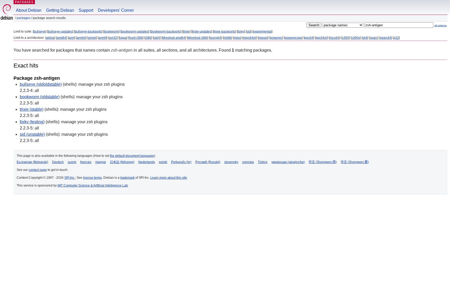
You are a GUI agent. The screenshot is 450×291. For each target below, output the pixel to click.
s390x (355, 38)
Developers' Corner (116, 10)
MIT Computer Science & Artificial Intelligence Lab (93, 185)
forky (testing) (32, 122)
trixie (186, 31)
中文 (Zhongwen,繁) (355, 162)
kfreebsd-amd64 (173, 38)
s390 (345, 38)
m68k (228, 38)
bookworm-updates (134, 31)
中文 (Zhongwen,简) (323, 162)
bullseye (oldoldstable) (41, 84)
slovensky (231, 162)
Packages (24, 2)
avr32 (113, 38)
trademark (127, 177)
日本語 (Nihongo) (122, 162)
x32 (396, 38)
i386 (148, 38)
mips (237, 38)
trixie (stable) (31, 109)
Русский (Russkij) (207, 162)
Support (86, 10)
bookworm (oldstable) (40, 97)
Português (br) (181, 162)
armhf (102, 38)
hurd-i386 (136, 38)
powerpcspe (293, 38)
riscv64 (334, 38)
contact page (38, 170)
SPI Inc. (69, 177)
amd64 (61, 38)
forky (241, 31)
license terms (92, 177)
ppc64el (321, 38)
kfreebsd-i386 (197, 38)
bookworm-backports (165, 31)
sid (249, 31)
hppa (123, 38)
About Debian (28, 10)
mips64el (249, 38)
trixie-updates (201, 31)
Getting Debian (60, 10)
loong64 (215, 38)
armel (92, 38)
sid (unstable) (32, 134)
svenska (248, 162)
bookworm (111, 31)
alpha (50, 38)
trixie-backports (224, 31)
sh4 (364, 38)
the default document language (132, 156)
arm (71, 38)
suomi (72, 162)
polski (163, 162)
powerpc (276, 38)
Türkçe (262, 162)
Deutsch (58, 162)
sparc (374, 38)
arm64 (81, 38)
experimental (262, 31)
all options (440, 25)
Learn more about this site (168, 177)
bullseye (40, 31)
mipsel (263, 38)
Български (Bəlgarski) (32, 162)
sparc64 (385, 38)
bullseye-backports (88, 31)
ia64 (157, 38)
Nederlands (146, 162)
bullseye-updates (60, 31)
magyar (100, 162)
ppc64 (308, 38)
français (85, 162)
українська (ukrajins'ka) (288, 162)
